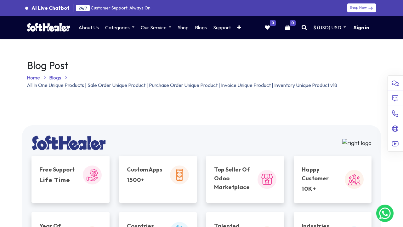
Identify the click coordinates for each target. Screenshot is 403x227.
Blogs (55, 77)
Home (34, 77)
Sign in (361, 27)
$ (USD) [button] (327, 27)
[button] (239, 27)
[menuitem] (88, 27)
